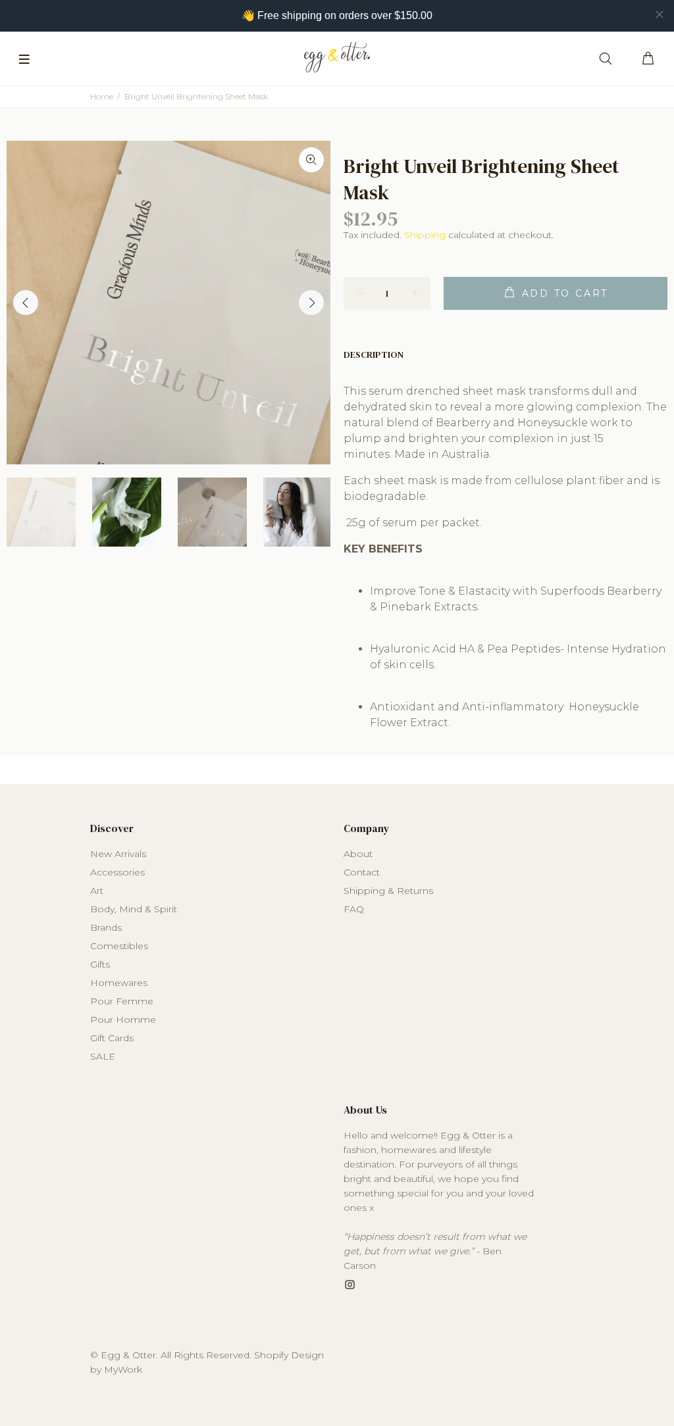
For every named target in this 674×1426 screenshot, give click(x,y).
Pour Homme (123, 1019)
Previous (25, 302)
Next (311, 302)
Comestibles (119, 946)
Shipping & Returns (388, 891)
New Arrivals (118, 854)
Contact (362, 872)
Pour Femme (121, 1001)
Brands (106, 927)
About (358, 854)
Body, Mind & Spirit (133, 909)
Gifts (100, 964)
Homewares (118, 983)
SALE (102, 1056)
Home (101, 96)
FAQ (354, 909)
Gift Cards (112, 1038)
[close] (659, 14)
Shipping (425, 235)
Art (96, 891)
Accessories (117, 872)
